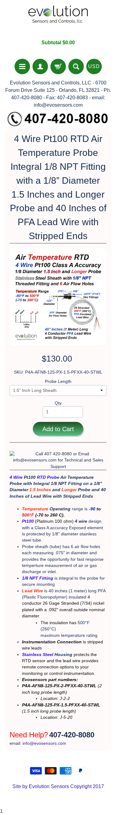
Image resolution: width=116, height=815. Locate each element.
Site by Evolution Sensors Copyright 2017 (58, 786)
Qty (58, 403)
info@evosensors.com (44, 743)
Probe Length (58, 381)
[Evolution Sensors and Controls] (58, 19)
